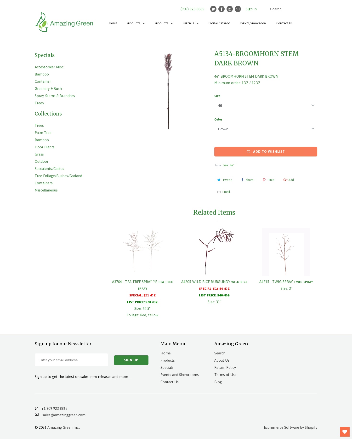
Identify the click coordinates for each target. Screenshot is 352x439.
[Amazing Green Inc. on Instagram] (230, 9)
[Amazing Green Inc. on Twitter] (213, 9)
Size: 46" (228, 165)
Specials (167, 367)
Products (167, 360)
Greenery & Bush (48, 89)
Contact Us (169, 382)
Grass (39, 154)
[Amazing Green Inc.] (65, 20)
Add (291, 180)
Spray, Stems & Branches (55, 96)
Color (218, 119)
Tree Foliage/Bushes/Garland (58, 176)
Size (217, 96)
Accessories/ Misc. (49, 67)
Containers (44, 183)
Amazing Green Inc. (63, 427)
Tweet (227, 180)
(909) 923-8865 (192, 9)
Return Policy (225, 367)
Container (43, 81)
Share (250, 180)
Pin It (271, 180)
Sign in (251, 9)
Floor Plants (45, 147)
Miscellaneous (46, 190)
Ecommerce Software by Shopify (290, 427)
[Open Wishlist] (345, 432)
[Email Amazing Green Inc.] (238, 9)
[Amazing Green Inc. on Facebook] (221, 9)
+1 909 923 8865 (53, 408)
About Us (221, 360)
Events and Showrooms (179, 375)
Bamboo (42, 74)
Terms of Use (225, 375)
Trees (39, 103)
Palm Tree (43, 133)
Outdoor (41, 161)
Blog (218, 382)
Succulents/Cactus (49, 169)
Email (226, 192)
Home (165, 353)
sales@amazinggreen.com (62, 415)
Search (219, 353)
